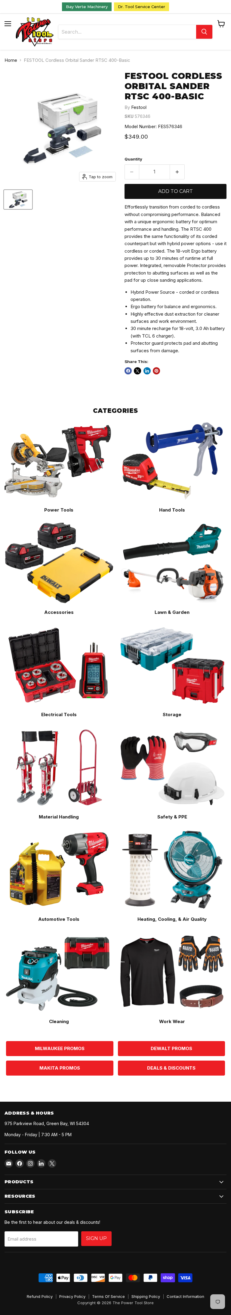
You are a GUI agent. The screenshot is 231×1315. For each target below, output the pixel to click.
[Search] (204, 32)
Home (11, 60)
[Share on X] (137, 370)
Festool (138, 107)
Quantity (133, 159)
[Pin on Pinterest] (156, 370)
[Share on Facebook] (128, 370)
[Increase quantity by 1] (177, 171)
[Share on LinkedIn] (147, 370)
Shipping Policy (145, 1296)
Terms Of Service (108, 1296)
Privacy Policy (72, 1296)
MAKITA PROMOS (59, 1068)
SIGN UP (96, 1238)
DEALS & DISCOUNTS (171, 1068)
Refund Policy (40, 1296)
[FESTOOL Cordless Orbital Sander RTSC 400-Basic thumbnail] (18, 199)
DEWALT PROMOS (171, 1048)
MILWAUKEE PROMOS (60, 1048)
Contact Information (185, 1296)
